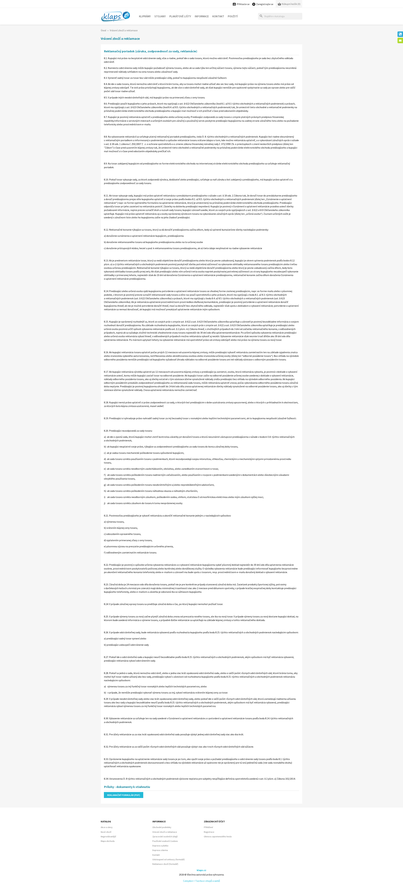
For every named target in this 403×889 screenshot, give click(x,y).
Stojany (160, 16)
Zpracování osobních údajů (165, 836)
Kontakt (218, 16)
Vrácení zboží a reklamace (164, 832)
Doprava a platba (160, 845)
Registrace (209, 832)
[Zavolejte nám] (400, 34)
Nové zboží (106, 832)
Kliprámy (145, 16)
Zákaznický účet (214, 821)
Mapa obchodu (108, 841)
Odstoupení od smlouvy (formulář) (168, 859)
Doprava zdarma (160, 850)
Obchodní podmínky (161, 827)
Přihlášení (208, 827)
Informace (202, 16)
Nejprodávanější (108, 836)
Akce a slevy (107, 827)
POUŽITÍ (233, 16)
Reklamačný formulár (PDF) (123, 795)
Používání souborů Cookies (165, 841)
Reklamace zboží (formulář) (165, 864)
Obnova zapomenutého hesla (218, 836)
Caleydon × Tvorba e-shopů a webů (201, 880)
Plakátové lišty (180, 16)
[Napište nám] (400, 40)
